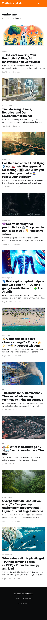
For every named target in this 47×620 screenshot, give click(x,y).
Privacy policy (27, 598)
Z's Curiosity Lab (12, 3)
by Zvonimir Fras (23, 603)
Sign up (18, 598)
